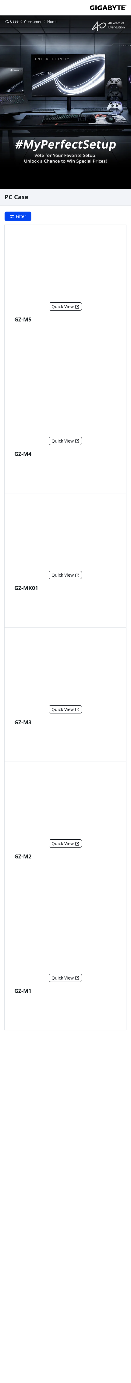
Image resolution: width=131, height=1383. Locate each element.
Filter (21, 216)
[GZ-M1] (65, 936)
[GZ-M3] (65, 667)
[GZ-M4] (65, 399)
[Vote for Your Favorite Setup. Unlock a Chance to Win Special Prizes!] (65, 102)
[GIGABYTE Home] (108, 7)
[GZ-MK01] (65, 533)
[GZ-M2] (65, 802)
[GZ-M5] (65, 265)
